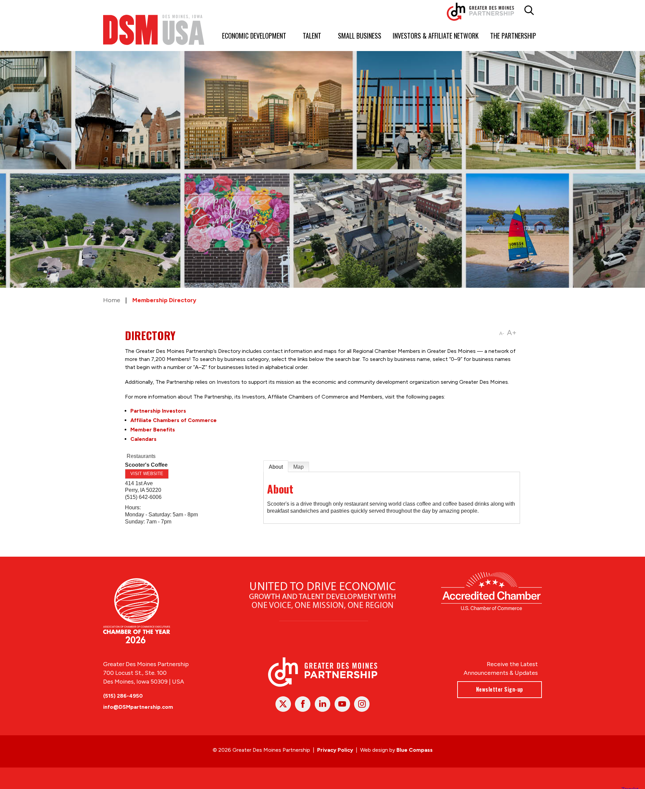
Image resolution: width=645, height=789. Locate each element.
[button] (529, 10)
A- (501, 333)
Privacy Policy (335, 750)
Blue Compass (414, 750)
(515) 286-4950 (123, 696)
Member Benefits (152, 429)
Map (298, 467)
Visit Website (146, 473)
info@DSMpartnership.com (138, 707)
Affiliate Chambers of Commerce (173, 420)
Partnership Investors (158, 411)
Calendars (143, 439)
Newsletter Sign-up (499, 689)
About (276, 467)
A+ (512, 332)
